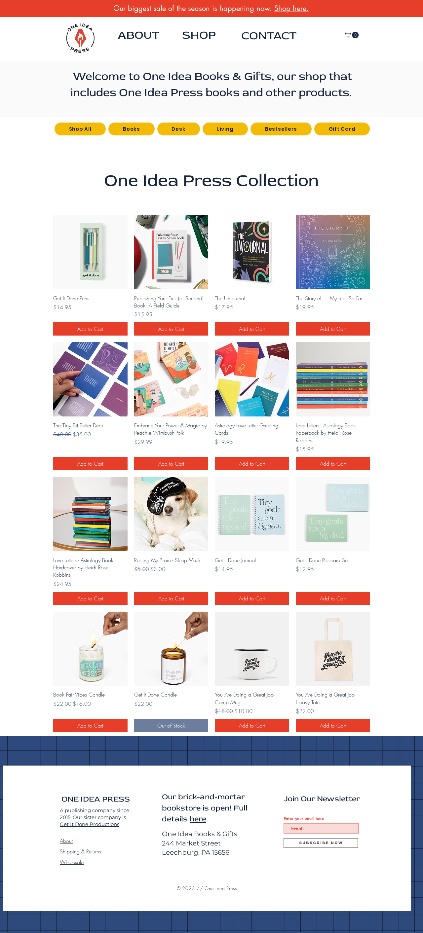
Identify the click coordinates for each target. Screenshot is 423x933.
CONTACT (268, 35)
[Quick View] (90, 252)
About (66, 840)
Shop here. (291, 8)
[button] (352, 35)
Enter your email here (304, 818)
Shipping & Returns (80, 851)
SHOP (199, 35)
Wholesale (72, 862)
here (198, 819)
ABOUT (138, 35)
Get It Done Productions (89, 824)
